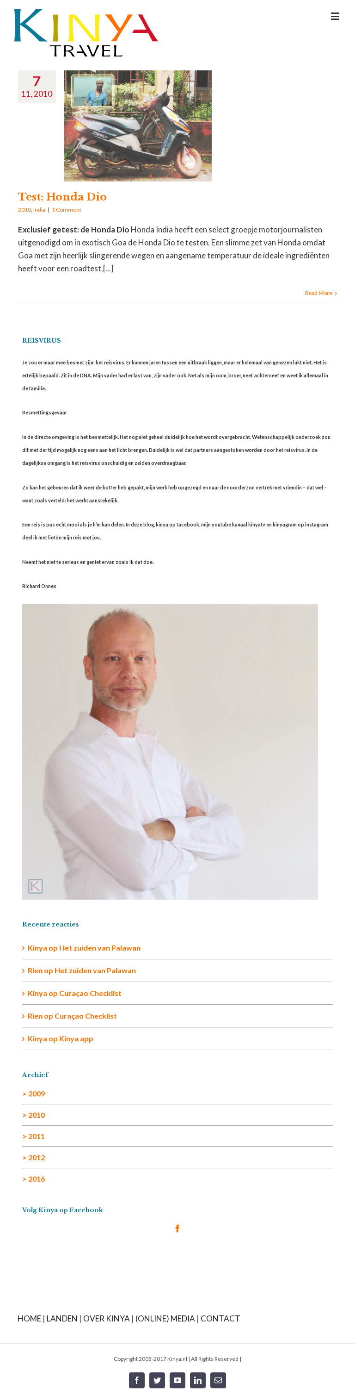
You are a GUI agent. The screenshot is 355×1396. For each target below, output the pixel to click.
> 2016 (33, 1178)
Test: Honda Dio (62, 197)
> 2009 (33, 1093)
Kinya (37, 947)
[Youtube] (177, 1380)
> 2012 (33, 1157)
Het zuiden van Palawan (100, 947)
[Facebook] (177, 1228)
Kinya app (76, 1038)
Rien (35, 1015)
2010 (24, 209)
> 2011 (33, 1136)
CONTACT (220, 1318)
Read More (318, 292)
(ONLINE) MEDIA (165, 1318)
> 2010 (33, 1114)
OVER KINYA (106, 1318)
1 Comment (66, 209)
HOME (29, 1318)
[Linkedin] (198, 1380)
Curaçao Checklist (90, 993)
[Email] (218, 1380)
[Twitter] (157, 1380)
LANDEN (62, 1318)
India (39, 209)
